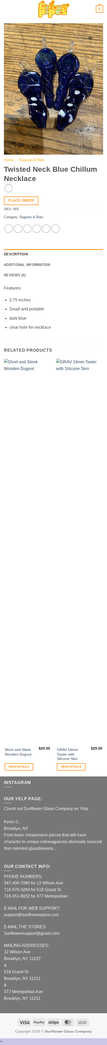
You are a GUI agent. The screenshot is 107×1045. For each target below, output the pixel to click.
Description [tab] (16, 254)
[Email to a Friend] (36, 228)
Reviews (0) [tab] (14, 275)
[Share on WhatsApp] (8, 228)
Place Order (21, 200)
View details (19, 766)
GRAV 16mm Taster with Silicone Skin (67, 754)
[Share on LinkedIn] (55, 228)
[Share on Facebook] (18, 228)
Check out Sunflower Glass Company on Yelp (46, 808)
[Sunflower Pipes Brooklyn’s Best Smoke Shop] (53, 9)
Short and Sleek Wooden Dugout (18, 752)
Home (9, 160)
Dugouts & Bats (31, 160)
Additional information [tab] (27, 265)
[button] (7, 9)
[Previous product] (8, 188)
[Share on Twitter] (27, 228)
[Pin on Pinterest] (46, 228)
